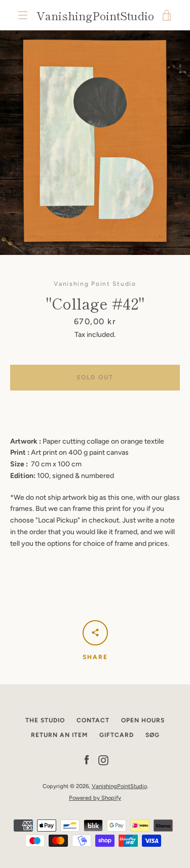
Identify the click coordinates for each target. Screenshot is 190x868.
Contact (93, 720)
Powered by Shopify (95, 797)
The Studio (45, 720)
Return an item (59, 735)
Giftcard (116, 735)
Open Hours (143, 720)
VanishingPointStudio (95, 15)
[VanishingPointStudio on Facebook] (87, 760)
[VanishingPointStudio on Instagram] (103, 760)
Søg (152, 735)
